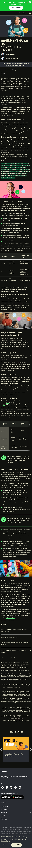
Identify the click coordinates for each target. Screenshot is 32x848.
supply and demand (20, 474)
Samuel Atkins (11, 54)
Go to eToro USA (16, 7)
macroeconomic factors (8, 596)
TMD (22, 718)
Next (31, 749)
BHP (4, 405)
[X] (7, 787)
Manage (5, 845)
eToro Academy (10, 618)
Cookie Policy (4, 841)
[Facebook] (2, 787)
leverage (19, 362)
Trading (4, 73)
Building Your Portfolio (13, 65)
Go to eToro (22, 13)
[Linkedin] (20, 787)
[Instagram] (11, 787)
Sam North (15, 58)
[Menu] (30, 13)
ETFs (9, 377)
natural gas (21, 303)
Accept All (16, 845)
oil (14, 303)
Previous (1, 749)
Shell (7, 403)
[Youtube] (15, 787)
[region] (16, 841)
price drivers (16, 520)
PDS (18, 718)
